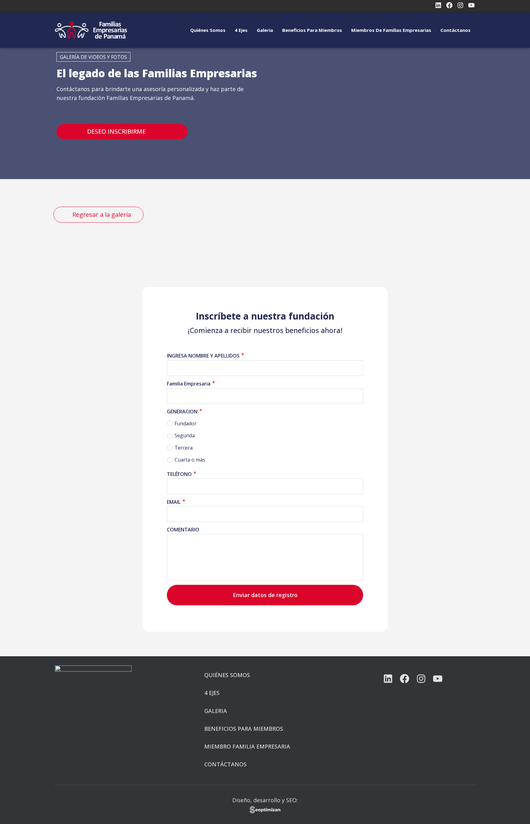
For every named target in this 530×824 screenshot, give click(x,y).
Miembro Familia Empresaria (247, 746)
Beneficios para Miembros (312, 30)
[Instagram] (460, 5)
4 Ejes (241, 30)
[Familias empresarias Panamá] (91, 30)
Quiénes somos (207, 30)
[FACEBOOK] (404, 679)
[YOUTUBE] (437, 679)
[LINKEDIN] (388, 679)
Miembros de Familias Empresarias (391, 30)
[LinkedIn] (438, 5)
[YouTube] (471, 5)
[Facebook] (449, 5)
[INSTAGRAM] (421, 679)
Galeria (265, 30)
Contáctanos (455, 30)
